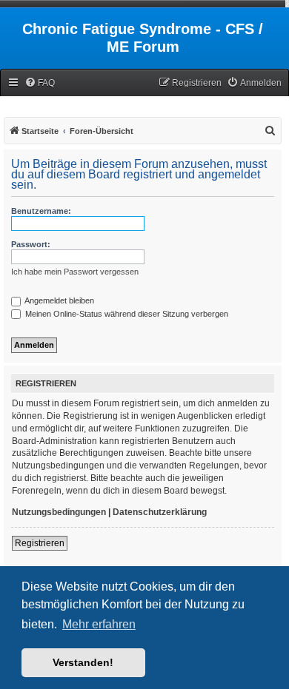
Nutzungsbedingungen (59, 512)
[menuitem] (39, 83)
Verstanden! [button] (83, 662)
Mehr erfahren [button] (99, 624)
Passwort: (30, 244)
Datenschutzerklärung (160, 512)
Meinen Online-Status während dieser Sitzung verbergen (125, 313)
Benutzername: (41, 210)
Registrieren (39, 543)
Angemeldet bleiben (58, 300)
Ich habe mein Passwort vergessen (75, 271)
